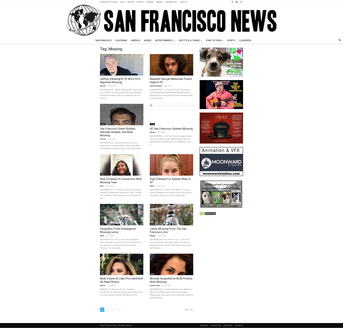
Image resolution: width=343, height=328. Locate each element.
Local (102, 74)
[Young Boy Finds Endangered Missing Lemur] (121, 214)
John (102, 186)
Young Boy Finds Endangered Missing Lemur (118, 230)
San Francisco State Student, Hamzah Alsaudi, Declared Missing (118, 132)
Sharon (103, 86)
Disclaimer (204, 325)
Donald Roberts (156, 86)
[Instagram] (237, 2)
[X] (241, 2)
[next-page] (118, 309)
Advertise (130, 2)
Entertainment (164, 40)
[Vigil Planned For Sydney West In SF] (171, 165)
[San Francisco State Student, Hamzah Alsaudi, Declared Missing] (121, 114)
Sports (231, 40)
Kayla (152, 186)
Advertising (228, 325)
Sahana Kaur (155, 285)
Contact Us (183, 2)
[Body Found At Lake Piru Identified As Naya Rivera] (121, 264)
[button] (340, 40)
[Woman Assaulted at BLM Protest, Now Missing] (171, 264)
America (135, 40)
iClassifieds (150, 2)
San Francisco (103, 40)
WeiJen (152, 236)
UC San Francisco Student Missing (171, 128)
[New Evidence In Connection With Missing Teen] (121, 165)
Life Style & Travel (189, 40)
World (147, 40)
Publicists (140, 2)
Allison (102, 285)
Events (122, 2)
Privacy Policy (216, 325)
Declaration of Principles (109, 2)
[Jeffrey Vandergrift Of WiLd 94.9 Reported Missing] (121, 65)
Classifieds (245, 40)
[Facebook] (232, 2)
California (121, 40)
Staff (102, 236)
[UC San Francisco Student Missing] (171, 114)
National (153, 174)
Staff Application (171, 2)
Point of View (213, 40)
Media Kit (159, 2)
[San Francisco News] (171, 20)
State (102, 274)
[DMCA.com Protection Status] (208, 214)
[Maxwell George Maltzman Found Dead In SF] (171, 65)
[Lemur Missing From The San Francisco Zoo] (171, 214)
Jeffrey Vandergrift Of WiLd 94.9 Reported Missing (120, 80)
